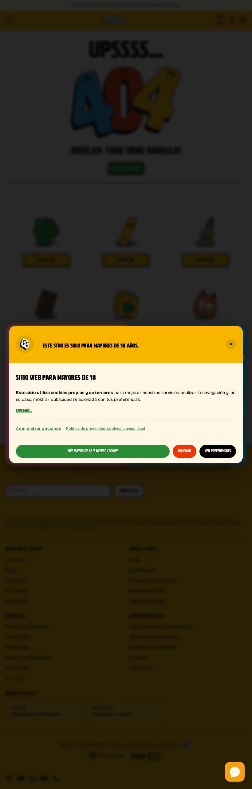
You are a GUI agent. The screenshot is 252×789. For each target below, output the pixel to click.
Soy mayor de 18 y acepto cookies (93, 451)
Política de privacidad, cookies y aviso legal (105, 428)
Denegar (184, 451)
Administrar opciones (38, 428)
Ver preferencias (218, 451)
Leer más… (24, 411)
